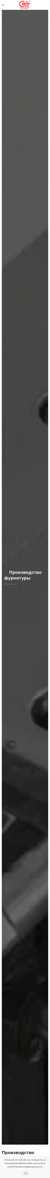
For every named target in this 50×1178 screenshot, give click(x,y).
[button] (3, 5)
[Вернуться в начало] (25, 5)
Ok (25, 1173)
